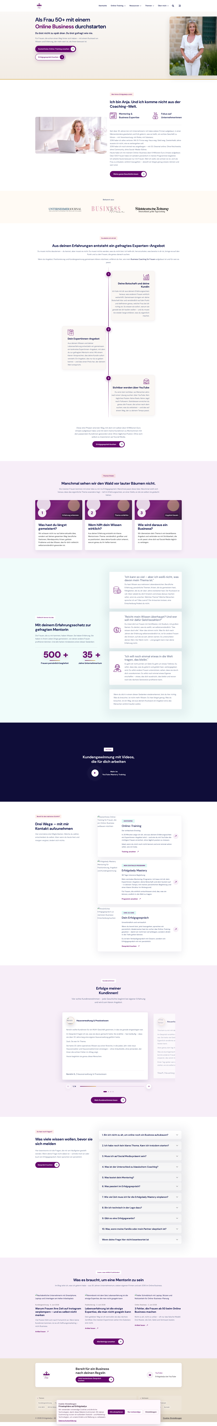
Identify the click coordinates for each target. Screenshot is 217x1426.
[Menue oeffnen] (180, 6)
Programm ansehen (130, 899)
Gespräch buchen (129, 946)
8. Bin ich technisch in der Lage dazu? (122, 1207)
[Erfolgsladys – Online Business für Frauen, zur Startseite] (39, 6)
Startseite (103, 6)
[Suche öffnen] (173, 6)
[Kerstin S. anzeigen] (105, 1091)
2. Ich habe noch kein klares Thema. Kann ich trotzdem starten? (135, 1145)
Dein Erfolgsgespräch (135, 917)
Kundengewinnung (45, 1403)
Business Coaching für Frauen (143, 259)
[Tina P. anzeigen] (108, 1091)
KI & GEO (41, 1407)
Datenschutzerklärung (67, 1421)
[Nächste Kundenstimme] (148, 1086)
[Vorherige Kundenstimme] (68, 1086)
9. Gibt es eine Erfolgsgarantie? (118, 1218)
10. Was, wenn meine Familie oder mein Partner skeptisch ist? (134, 1228)
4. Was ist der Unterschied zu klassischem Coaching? (130, 1166)
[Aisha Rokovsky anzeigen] (110, 1091)
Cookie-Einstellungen (172, 1418)
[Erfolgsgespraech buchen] (175, 929)
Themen (148, 6)
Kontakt (167, 1407)
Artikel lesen (40, 1331)
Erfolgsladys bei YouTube (165, 1376)
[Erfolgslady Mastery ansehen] (175, 882)
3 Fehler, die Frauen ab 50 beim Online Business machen (158, 1310)
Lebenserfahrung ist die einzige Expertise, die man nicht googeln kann (108, 1310)
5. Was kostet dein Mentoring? (118, 1177)
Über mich (162, 6)
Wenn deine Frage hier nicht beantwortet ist (125, 1239)
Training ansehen (129, 852)
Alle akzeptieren (116, 1412)
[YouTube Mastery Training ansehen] (95, 773)
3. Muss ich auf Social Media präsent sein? (124, 1156)
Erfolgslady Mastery (134, 870)
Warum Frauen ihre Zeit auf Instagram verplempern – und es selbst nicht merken (58, 1312)
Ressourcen (135, 6)
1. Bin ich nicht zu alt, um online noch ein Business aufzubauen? (135, 1134)
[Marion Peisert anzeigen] (113, 1091)
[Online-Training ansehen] (175, 836)
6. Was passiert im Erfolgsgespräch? (121, 1186)
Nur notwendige (134, 1412)
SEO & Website (53, 1407)
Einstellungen (151, 1412)
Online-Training (117, 6)
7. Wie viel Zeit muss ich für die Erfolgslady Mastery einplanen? (135, 1196)
